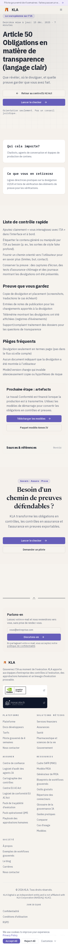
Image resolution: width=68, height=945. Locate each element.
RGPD (6, 922)
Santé (40, 732)
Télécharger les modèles (31, 418)
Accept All (11, 941)
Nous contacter (11, 747)
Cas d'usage (43, 825)
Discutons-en (31, 637)
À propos (8, 846)
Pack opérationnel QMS (15, 812)
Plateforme (9, 721)
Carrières (8, 866)
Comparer (42, 819)
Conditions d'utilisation (15, 916)
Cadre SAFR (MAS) (46, 763)
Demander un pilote (34, 549)
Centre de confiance (14, 763)
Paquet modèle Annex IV (34, 427)
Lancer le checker (31, 102)
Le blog (7, 861)
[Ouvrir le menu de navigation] (61, 9)
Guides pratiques (46, 814)
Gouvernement (45, 747)
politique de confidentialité (21, 645)
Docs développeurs (13, 727)
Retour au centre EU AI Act (36, 93)
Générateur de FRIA (47, 774)
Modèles (41, 830)
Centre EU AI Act (12, 788)
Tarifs (6, 732)
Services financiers (47, 721)
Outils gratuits (45, 789)
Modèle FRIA (44, 768)
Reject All (29, 941)
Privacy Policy (10, 935)
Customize (47, 941)
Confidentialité (11, 911)
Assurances (43, 727)
